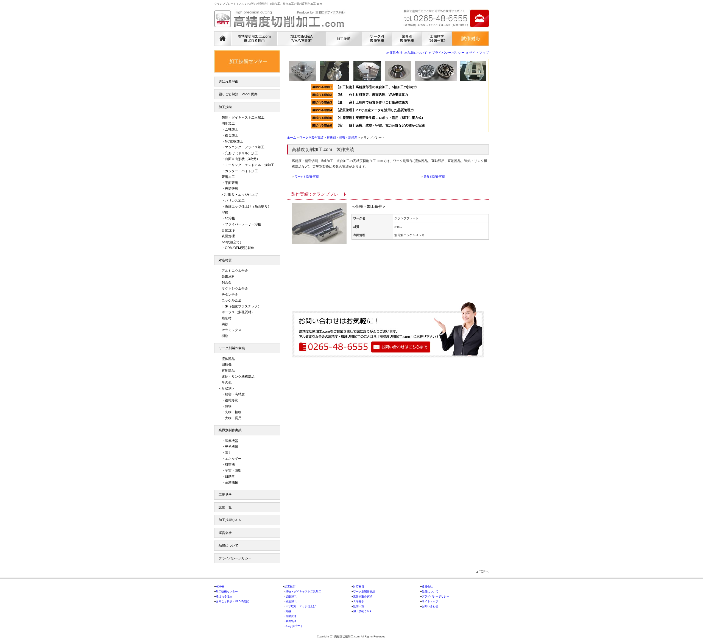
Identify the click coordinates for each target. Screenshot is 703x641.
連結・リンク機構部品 (238, 377)
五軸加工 (231, 129)
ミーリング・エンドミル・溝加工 (249, 165)
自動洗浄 (228, 230)
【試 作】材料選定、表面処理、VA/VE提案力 (373, 95)
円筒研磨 (231, 189)
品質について (228, 545)
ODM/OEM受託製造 (239, 248)
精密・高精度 (235, 394)
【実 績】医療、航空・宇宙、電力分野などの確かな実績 (380, 125)
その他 (226, 382)
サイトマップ (430, 601)
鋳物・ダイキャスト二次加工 (243, 117)
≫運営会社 (394, 53)
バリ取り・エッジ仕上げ (240, 195)
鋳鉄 (225, 324)
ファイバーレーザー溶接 (243, 224)
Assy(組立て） (232, 242)
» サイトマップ (477, 53)
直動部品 (228, 371)
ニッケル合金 (231, 300)
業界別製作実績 (434, 176)
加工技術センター (227, 591)
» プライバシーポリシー (447, 53)
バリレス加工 (235, 201)
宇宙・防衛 (233, 470)
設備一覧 (225, 507)
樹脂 (225, 336)
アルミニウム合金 (235, 271)
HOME (220, 586)
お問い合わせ (430, 606)
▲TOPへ (482, 571)
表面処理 (228, 236)
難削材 (226, 318)
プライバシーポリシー (235, 558)
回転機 (226, 364)
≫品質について (415, 53)
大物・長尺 (233, 418)
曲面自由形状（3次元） (242, 159)
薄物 (228, 406)
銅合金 (226, 282)
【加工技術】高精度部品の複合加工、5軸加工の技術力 (376, 87)
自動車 (230, 476)
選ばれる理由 (228, 81)
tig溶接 (230, 218)
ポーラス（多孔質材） (238, 312)
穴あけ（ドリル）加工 (241, 153)
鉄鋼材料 (228, 277)
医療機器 (231, 441)
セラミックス (231, 330)
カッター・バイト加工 (241, 171)
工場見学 (225, 495)
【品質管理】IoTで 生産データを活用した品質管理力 (375, 110)
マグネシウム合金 (235, 288)
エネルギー (233, 459)
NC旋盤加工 (234, 141)
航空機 (230, 464)
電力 (228, 453)
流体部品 (228, 359)
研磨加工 (228, 177)
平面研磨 (231, 183)
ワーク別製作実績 (307, 176)
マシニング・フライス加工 (244, 147)
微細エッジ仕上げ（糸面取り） (248, 206)
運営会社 (225, 533)
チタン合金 (230, 294)
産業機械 (231, 482)
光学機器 (231, 447)
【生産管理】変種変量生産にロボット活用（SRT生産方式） (380, 118)
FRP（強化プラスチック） (241, 306)
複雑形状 (231, 400)
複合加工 (231, 135)
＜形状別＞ (226, 388)
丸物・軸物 (233, 412)
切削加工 (228, 123)
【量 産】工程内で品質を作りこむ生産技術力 (372, 102)
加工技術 (225, 107)
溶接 (225, 212)
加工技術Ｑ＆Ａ (230, 520)
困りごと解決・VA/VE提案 (238, 94)
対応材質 (225, 260)
